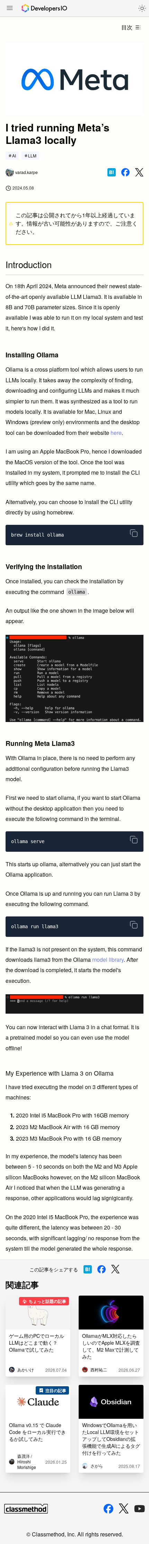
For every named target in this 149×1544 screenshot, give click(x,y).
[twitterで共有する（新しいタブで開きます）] (139, 172)
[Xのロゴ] (124, 1509)
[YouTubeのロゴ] (139, 1509)
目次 (126, 27)
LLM (32, 155)
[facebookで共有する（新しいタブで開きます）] (125, 172)
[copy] (134, 533)
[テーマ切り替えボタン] (142, 8)
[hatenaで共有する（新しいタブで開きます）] (111, 172)
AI (14, 155)
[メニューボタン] (10, 8)
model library (108, 959)
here (116, 433)
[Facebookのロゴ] (108, 1509)
